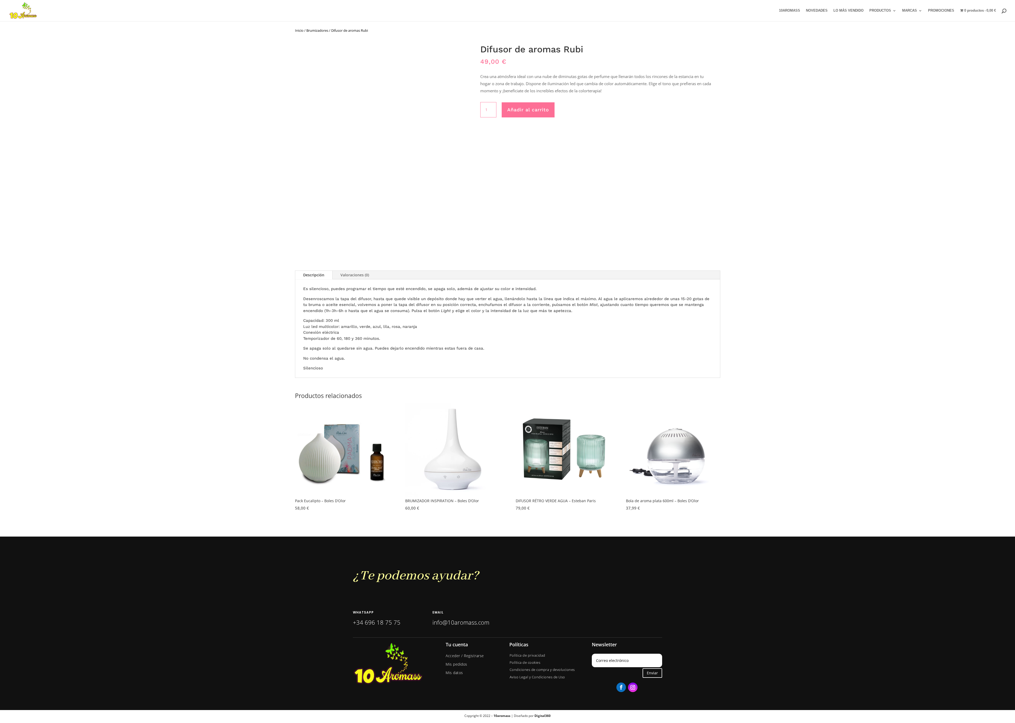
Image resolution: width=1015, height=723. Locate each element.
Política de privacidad (527, 655)
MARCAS (909, 10)
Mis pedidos (456, 664)
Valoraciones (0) (354, 274)
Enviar (652, 672)
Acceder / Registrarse (465, 655)
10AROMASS (789, 10)
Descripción (313, 274)
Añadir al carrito (528, 109)
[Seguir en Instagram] (633, 687)
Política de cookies (525, 662)
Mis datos (454, 672)
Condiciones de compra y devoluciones (542, 669)
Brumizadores (317, 30)
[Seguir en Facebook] (621, 687)
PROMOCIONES (941, 10)
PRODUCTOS (880, 10)
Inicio (299, 30)
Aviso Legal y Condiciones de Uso (537, 677)
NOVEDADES (817, 10)
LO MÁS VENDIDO (848, 10)
